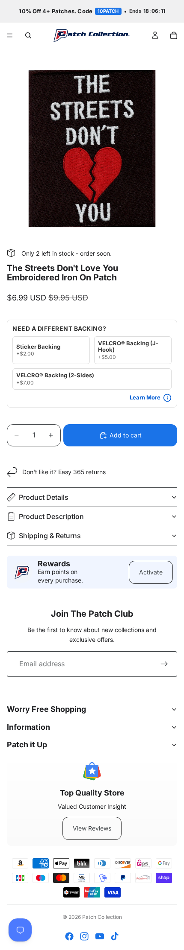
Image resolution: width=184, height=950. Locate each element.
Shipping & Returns (50, 535)
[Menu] (10, 35)
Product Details (43, 497)
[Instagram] (84, 936)
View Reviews (92, 828)
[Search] (28, 35)
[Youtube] (100, 936)
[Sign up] (164, 664)
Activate (151, 572)
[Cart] (173, 35)
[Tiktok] (115, 936)
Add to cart (126, 435)
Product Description (51, 516)
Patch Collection (102, 917)
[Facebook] (69, 936)
